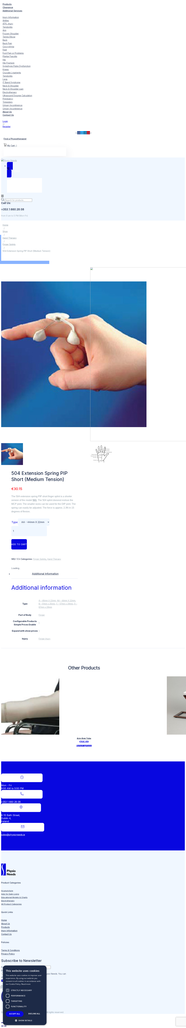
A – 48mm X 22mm (47, 600)
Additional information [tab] (45, 573)
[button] (25, 1020)
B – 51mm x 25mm (47, 603)
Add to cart (19, 544)
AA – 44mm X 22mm (66, 600)
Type (14, 522)
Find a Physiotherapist (15, 139)
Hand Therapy (10, 238)
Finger (42, 615)
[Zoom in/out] (2, 1022)
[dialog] (24, 995)
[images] (73, 440)
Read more (26, 984)
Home (5, 225)
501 (35, 500)
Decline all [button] (34, 1013)
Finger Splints (9, 244)
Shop (5, 231)
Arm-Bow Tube (84, 738)
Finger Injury (44, 638)
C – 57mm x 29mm (64, 603)
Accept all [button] (14, 1014)
